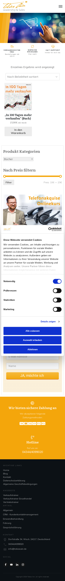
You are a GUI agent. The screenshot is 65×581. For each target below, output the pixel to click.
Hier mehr (32, 54)
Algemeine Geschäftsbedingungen (20, 484)
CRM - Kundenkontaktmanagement (20, 514)
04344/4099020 (15, 544)
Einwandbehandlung (13, 519)
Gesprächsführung (12, 527)
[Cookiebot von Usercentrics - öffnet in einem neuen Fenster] (48, 229)
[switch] (57, 290)
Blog (5, 473)
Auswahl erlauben (32, 340)
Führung (7, 523)
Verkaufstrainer (10, 495)
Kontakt (7, 477)
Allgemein (8, 510)
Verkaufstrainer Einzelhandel (17, 498)
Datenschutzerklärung (14, 480)
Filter (9, 182)
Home (6, 470)
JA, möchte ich (32, 376)
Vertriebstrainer (11, 502)
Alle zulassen (33, 331)
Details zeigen (48, 321)
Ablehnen (33, 349)
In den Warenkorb (18, 131)
